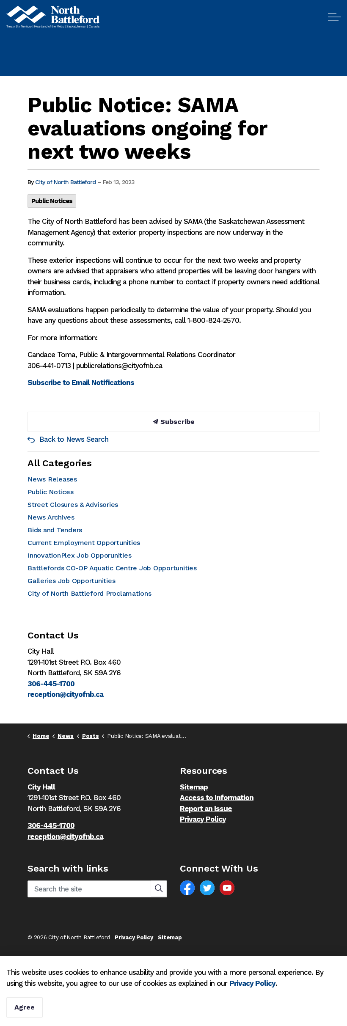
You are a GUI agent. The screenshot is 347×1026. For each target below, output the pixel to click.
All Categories (60, 463)
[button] (159, 888)
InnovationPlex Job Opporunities (79, 555)
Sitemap (194, 787)
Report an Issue (206, 808)
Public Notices (51, 201)
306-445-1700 (51, 683)
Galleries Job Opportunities (71, 581)
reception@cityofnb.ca (65, 694)
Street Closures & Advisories (73, 505)
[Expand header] (334, 17)
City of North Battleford (65, 182)
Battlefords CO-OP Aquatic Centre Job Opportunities (112, 568)
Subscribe (176, 422)
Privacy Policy (203, 819)
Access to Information (216, 797)
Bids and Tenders (55, 530)
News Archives (51, 517)
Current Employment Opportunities (84, 543)
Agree (24, 1007)
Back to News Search (73, 439)
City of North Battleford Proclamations (89, 593)
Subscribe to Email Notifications (81, 382)
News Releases (52, 479)
